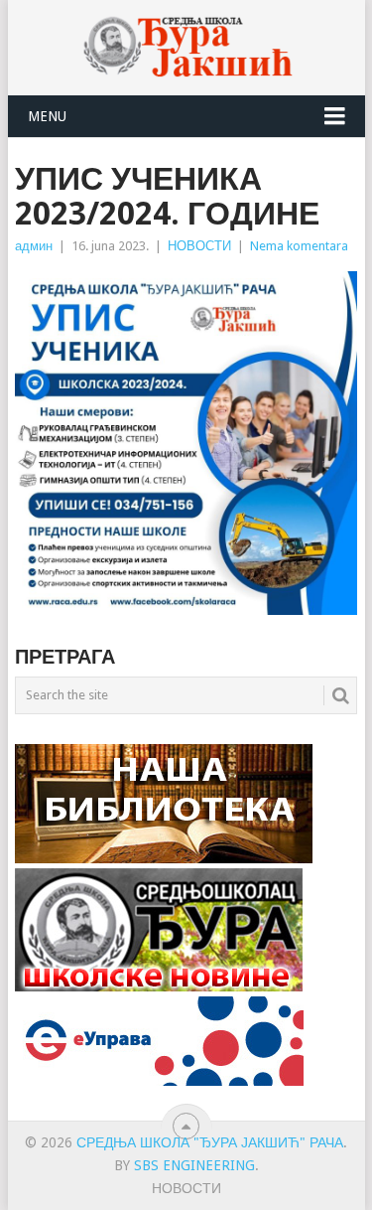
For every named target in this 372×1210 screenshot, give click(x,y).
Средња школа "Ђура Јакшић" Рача (209, 1142)
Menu (47, 116)
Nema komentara (299, 245)
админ (34, 245)
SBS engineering (194, 1165)
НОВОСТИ (199, 245)
